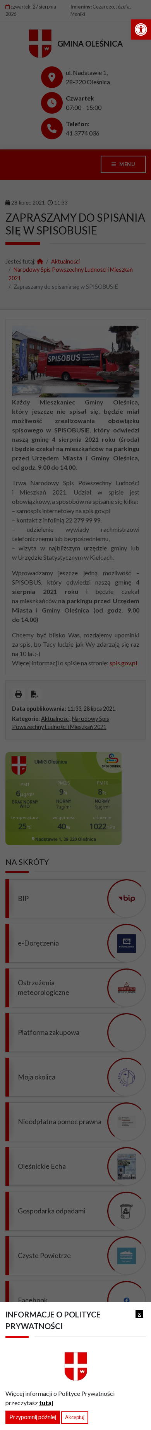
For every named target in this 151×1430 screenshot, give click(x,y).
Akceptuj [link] (74, 1417)
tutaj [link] (46, 1402)
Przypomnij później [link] (32, 1417)
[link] (141, 29)
